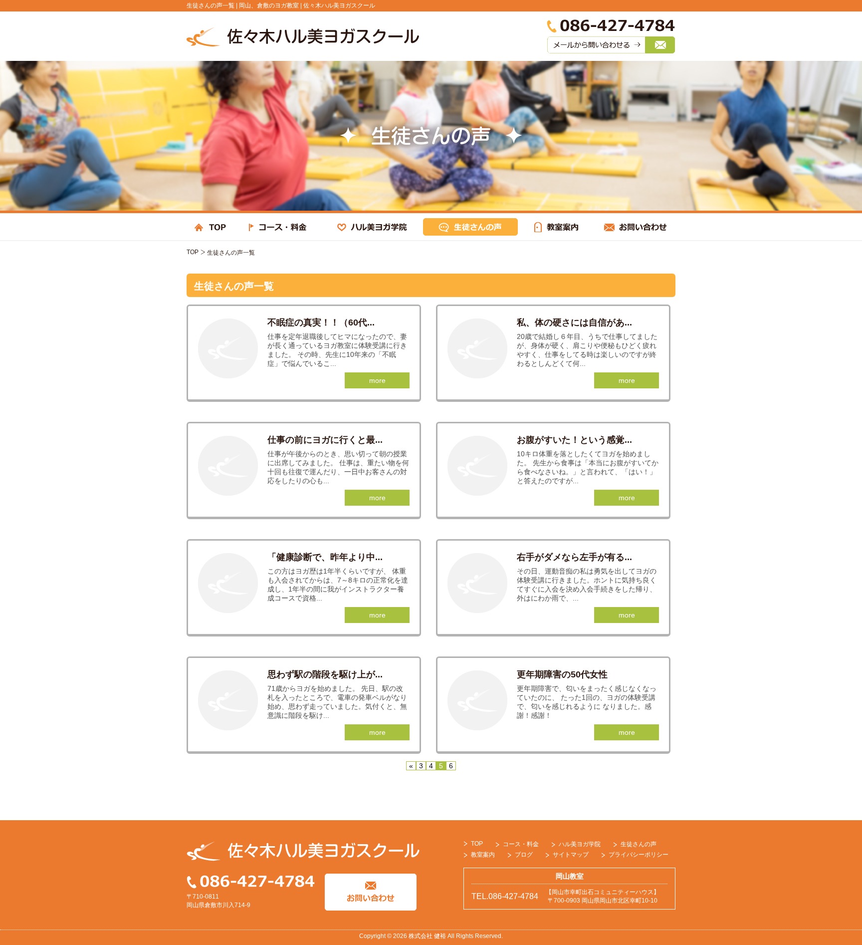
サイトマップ (571, 854)
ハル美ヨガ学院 (580, 844)
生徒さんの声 (638, 844)
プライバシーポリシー (638, 854)
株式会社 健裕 (427, 936)
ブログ (524, 854)
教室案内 (483, 854)
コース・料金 (521, 844)
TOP (193, 252)
